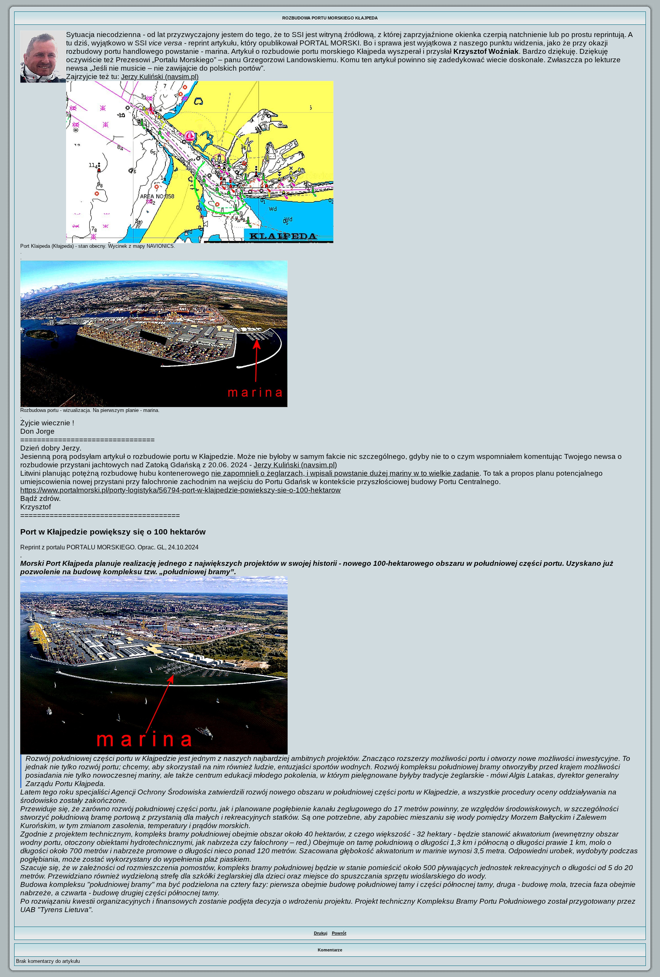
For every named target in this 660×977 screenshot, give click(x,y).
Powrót (339, 933)
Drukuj (320, 933)
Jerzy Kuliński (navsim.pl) (160, 77)
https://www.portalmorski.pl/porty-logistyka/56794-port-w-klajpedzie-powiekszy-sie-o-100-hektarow (180, 490)
